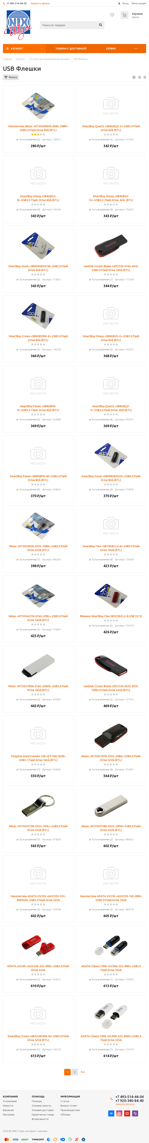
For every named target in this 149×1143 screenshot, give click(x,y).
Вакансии (8, 1110)
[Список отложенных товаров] (112, 16)
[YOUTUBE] (127, 1113)
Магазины (9, 1114)
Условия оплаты (41, 1105)
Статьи (65, 1101)
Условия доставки (43, 1110)
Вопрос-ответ (69, 1105)
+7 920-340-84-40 (129, 1100)
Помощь (38, 1096)
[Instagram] (119, 1113)
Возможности (40, 1119)
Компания (10, 1096)
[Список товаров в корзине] (132, 17)
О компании (10, 1101)
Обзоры (65, 1114)
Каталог (17, 48)
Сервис (111, 48)
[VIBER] (135, 1113)
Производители (70, 1110)
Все (83, 1072)
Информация (70, 1096)
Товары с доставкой (70, 48)
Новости (8, 1105)
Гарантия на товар (43, 1114)
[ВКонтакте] (111, 1113)
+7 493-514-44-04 (16, 3)
